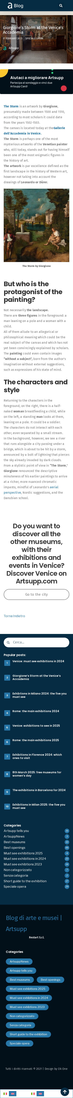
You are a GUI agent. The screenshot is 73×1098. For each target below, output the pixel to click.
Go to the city (36, 594)
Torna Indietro (14, 616)
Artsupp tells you (16, 831)
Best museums (14, 842)
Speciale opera (34, 38)
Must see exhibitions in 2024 (25, 859)
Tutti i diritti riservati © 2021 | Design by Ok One (36, 1069)
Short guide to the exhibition (25, 881)
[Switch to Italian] (5, 1093)
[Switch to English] (12, 1093)
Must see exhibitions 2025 (23, 853)
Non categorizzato (18, 870)
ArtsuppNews (14, 836)
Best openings (14, 848)
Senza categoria (16, 875)
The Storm (11, 106)
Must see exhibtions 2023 (23, 864)
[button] (61, 6)
